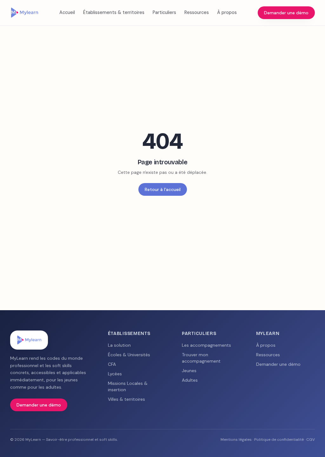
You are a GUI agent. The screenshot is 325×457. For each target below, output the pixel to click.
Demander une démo (286, 13)
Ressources (196, 12)
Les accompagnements (206, 345)
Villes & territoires (126, 399)
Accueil (67, 12)
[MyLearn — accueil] (24, 12)
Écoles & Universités (129, 355)
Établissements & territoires (113, 12)
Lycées (115, 374)
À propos (227, 12)
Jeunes (189, 370)
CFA (112, 364)
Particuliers (164, 12)
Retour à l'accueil (163, 189)
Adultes (190, 380)
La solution (119, 345)
